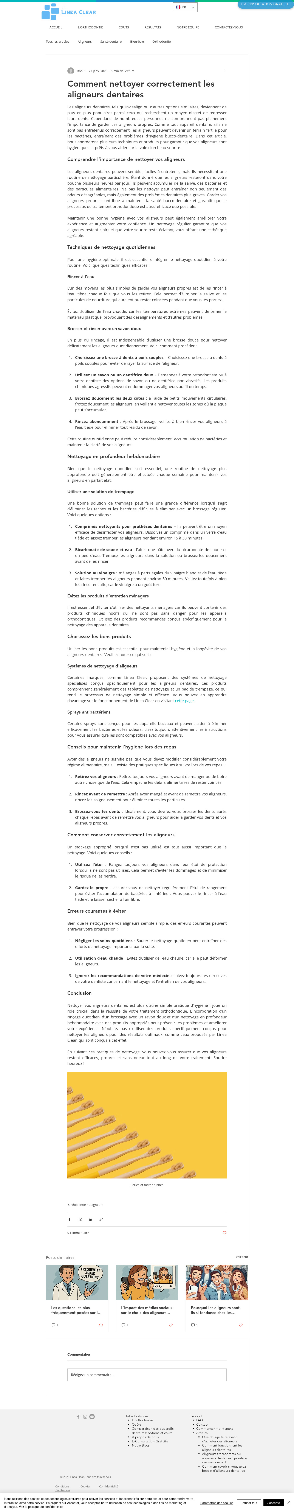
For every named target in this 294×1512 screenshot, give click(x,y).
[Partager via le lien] (101, 1219)
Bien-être (137, 41)
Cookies (85, 1486)
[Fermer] (288, 1503)
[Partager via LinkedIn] (90, 1219)
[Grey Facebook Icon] (78, 1416)
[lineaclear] (85, 1416)
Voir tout (242, 1257)
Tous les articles (57, 41)
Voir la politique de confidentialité (41, 1506)
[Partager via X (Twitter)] (80, 1219)
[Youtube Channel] (92, 1416)
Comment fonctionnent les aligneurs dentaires (222, 1447)
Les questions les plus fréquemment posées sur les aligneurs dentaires (76, 1310)
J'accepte (273, 1503)
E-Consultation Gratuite (150, 1441)
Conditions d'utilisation (62, 1488)
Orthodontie (161, 41)
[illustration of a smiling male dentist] (77, 1282)
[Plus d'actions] (224, 70)
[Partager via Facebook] (69, 1219)
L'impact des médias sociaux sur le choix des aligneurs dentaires (147, 1310)
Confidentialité (108, 1486)
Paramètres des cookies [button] (216, 1503)
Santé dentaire (111, 41)
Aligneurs (85, 41)
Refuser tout (248, 1503)
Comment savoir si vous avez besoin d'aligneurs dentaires (224, 1468)
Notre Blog (140, 1445)
